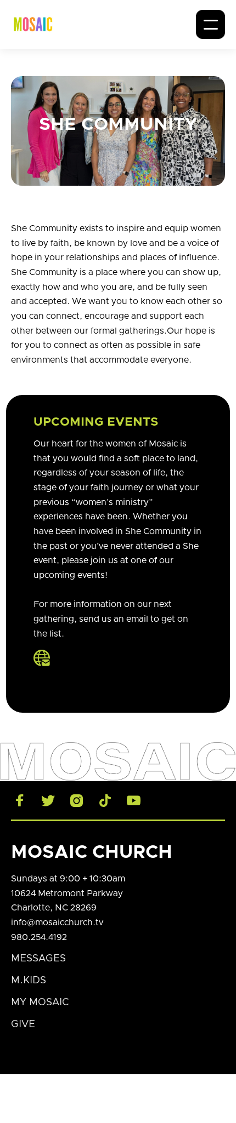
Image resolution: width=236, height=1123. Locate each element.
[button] (210, 24)
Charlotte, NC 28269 (54, 907)
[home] (33, 24)
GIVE (23, 1024)
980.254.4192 (39, 937)
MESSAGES (38, 959)
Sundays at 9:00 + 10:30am (68, 878)
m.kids (28, 981)
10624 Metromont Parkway (67, 893)
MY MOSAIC (40, 1002)
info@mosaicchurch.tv (57, 922)
